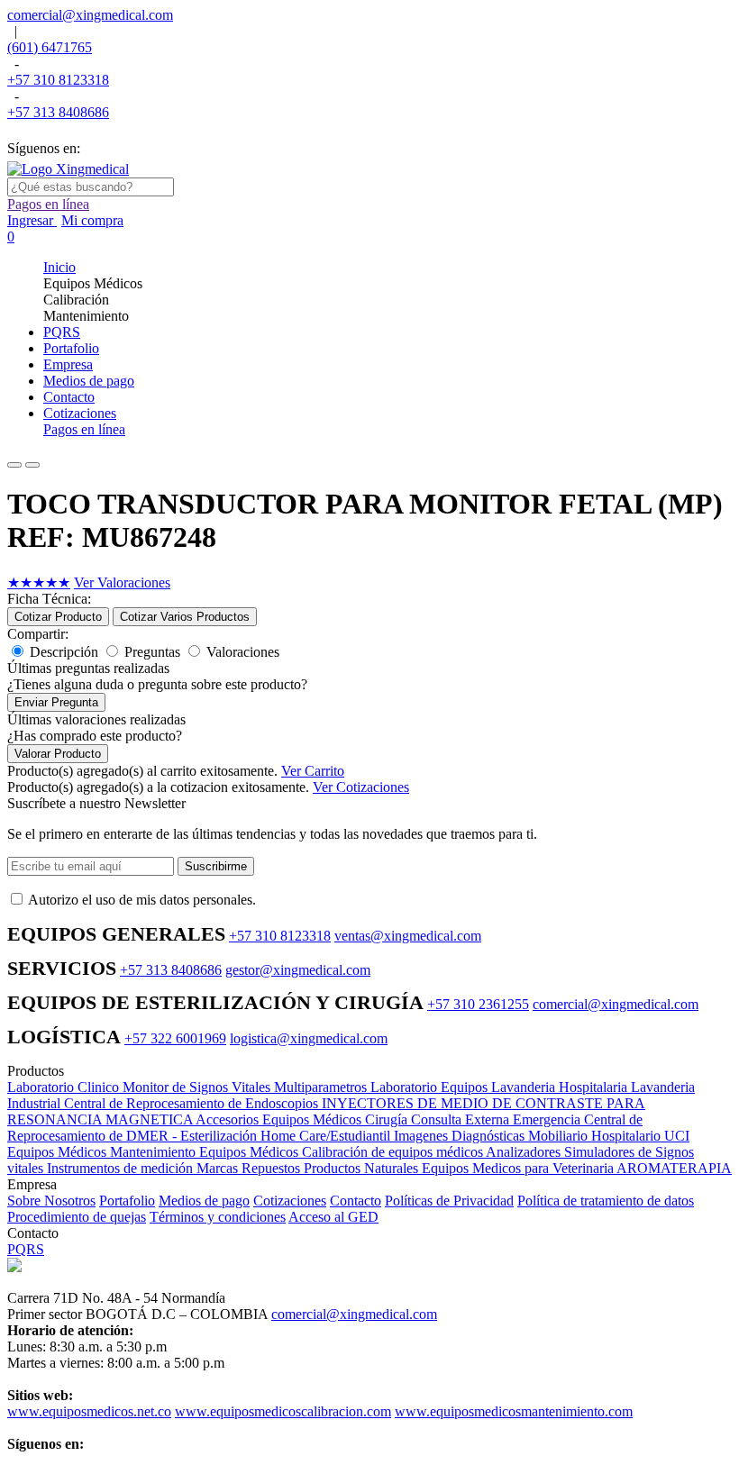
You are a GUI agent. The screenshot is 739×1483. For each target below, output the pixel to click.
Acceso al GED (333, 1216)
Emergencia (548, 1119)
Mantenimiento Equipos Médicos (206, 1152)
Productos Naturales (363, 1168)
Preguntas (152, 652)
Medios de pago (204, 1200)
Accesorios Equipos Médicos (280, 1119)
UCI (676, 1135)
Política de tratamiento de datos (605, 1200)
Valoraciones (242, 652)
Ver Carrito (312, 770)
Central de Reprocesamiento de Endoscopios (193, 1103)
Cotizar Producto (58, 616)
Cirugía (388, 1119)
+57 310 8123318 (58, 79)
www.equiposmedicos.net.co (89, 1411)
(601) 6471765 (49, 47)
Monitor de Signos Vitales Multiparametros (246, 1087)
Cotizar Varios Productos (185, 616)
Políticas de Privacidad (449, 1200)
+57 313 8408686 (58, 112)
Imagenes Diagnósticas (461, 1135)
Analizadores (525, 1152)
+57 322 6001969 (175, 1038)
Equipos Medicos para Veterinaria (519, 1168)
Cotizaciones (289, 1200)
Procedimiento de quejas (76, 1216)
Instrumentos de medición (121, 1168)
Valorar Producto (57, 753)
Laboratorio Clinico (65, 1087)
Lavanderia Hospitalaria (561, 1087)
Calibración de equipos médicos (394, 1152)
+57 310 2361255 (478, 1004)
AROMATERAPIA (674, 1168)
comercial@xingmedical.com (90, 15)
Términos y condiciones (218, 1216)
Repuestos (273, 1168)
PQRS (25, 1249)
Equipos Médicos (58, 1152)
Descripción (64, 652)
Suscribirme (216, 866)
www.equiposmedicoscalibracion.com (283, 1411)
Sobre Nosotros (51, 1200)
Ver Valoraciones (122, 582)
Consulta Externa (462, 1119)
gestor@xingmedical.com (297, 970)
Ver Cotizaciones (361, 787)
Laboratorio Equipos (430, 1087)
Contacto (355, 1200)
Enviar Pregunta (56, 702)
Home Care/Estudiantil (327, 1135)
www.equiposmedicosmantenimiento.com (514, 1411)
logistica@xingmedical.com (309, 1038)
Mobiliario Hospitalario (596, 1135)
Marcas (219, 1168)
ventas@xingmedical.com (407, 935)
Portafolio (127, 1200)
